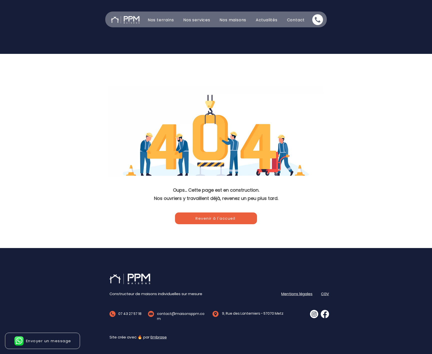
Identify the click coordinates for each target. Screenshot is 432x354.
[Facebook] (325, 314)
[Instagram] (314, 314)
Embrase (158, 337)
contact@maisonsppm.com (180, 316)
